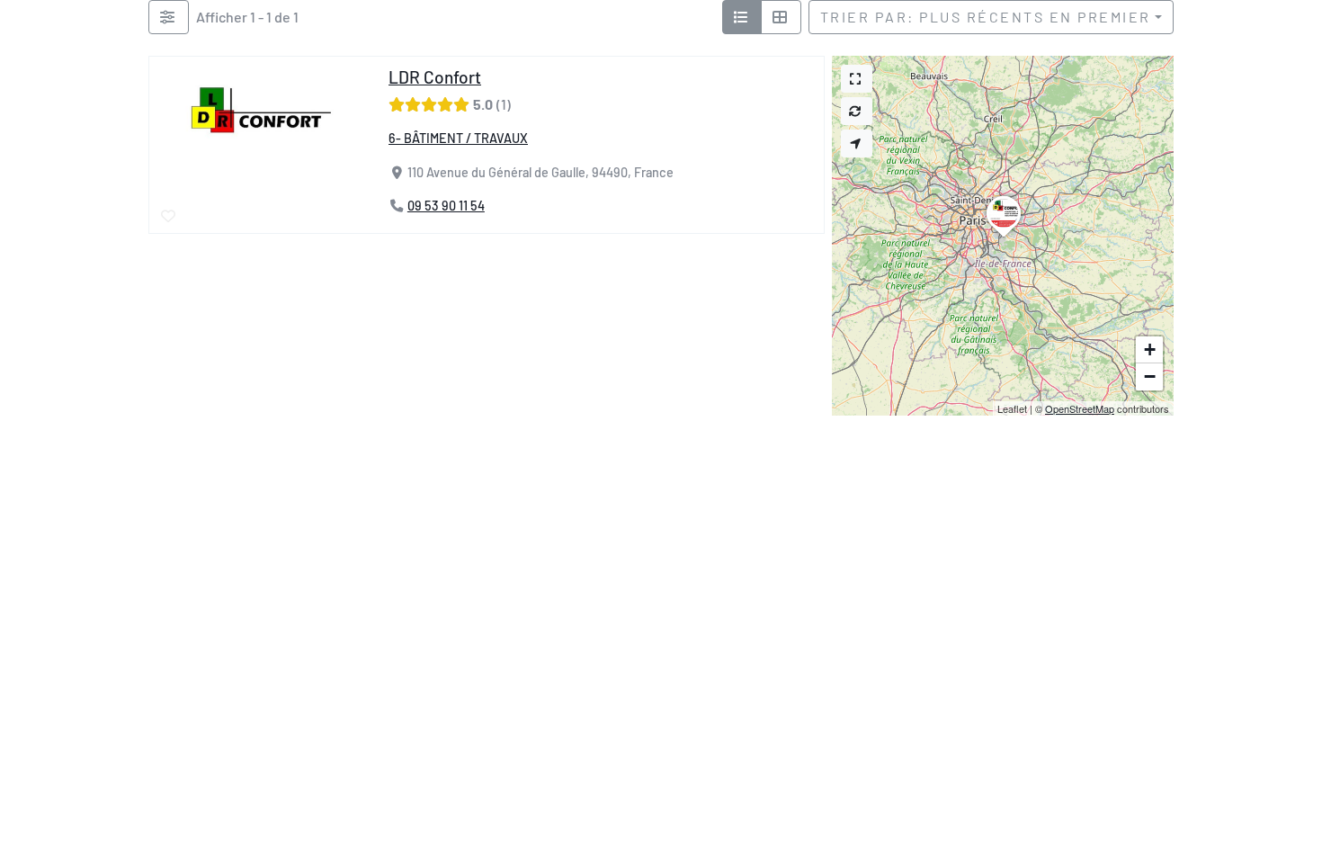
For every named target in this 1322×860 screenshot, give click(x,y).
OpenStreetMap (1079, 408)
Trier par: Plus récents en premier (985, 16)
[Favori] (169, 217)
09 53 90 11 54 (446, 206)
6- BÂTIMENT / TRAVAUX (458, 138)
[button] (1004, 236)
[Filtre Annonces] (168, 17)
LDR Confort (435, 77)
